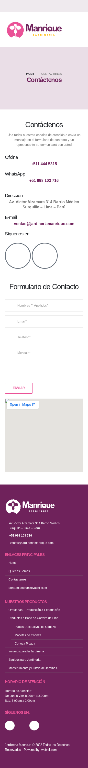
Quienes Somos (19, 571)
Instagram (10, 725)
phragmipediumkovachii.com (28, 587)
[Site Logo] (34, 29)
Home (13, 562)
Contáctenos (17, 579)
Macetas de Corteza (28, 635)
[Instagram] (71, 6)
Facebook (34, 725)
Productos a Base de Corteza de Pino (33, 618)
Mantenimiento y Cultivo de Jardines (33, 668)
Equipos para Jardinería (25, 659)
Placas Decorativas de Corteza (35, 626)
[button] (78, 30)
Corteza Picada (25, 643)
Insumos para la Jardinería (26, 651)
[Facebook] (80, 6)
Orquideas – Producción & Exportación (34, 609)
